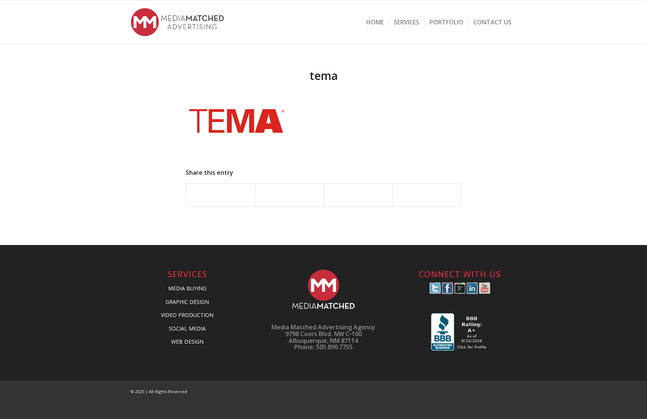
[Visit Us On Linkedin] (472, 292)
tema (324, 75)
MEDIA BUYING (187, 288)
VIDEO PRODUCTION (187, 314)
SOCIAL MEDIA (187, 328)
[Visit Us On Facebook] (447, 292)
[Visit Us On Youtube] (484, 292)
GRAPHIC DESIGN (187, 301)
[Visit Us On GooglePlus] (459, 292)
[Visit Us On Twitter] (435, 292)
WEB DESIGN (187, 341)
